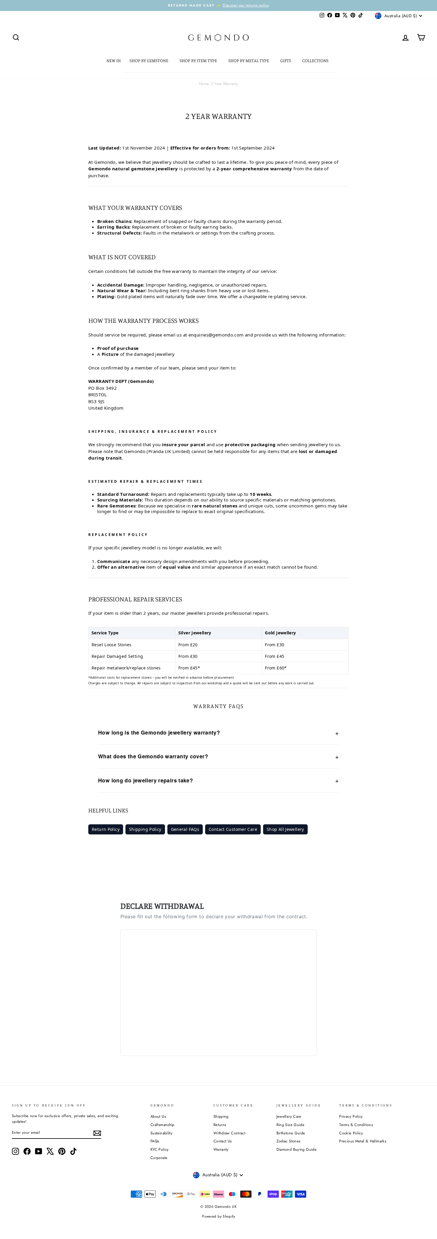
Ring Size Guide (290, 1125)
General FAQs (185, 829)
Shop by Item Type (199, 60)
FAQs (154, 1141)
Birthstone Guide (290, 1133)
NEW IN (113, 60)
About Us (158, 1116)
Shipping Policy (145, 829)
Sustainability (161, 1133)
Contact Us (222, 1141)
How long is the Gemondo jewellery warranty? (159, 732)
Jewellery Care (288, 1116)
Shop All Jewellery (285, 829)
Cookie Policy (351, 1133)
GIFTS (286, 60)
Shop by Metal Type (249, 60)
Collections (315, 60)
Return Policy (106, 829)
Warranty (221, 1149)
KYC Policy (159, 1149)
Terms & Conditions (356, 1125)
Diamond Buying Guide (296, 1149)
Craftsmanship (162, 1125)
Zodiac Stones (288, 1141)
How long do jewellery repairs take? (145, 780)
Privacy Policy (351, 1116)
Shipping (221, 1116)
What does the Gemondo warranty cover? (153, 756)
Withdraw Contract (229, 1133)
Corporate (158, 1158)
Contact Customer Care (233, 829)
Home (204, 84)
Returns (219, 1125)
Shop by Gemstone (149, 60)
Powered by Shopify (218, 1216)
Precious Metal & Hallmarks (362, 1141)
